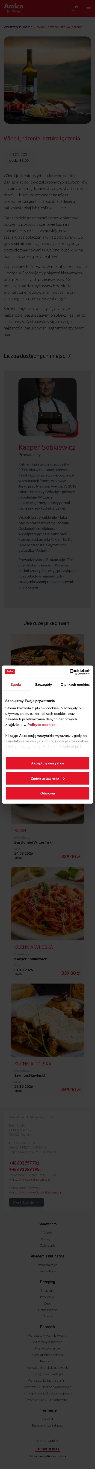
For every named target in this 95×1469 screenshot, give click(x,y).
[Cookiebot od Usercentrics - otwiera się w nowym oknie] (69, 672)
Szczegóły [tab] (43, 684)
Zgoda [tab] (16, 684)
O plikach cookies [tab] (75, 684)
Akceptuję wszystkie (47, 763)
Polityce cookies (41, 724)
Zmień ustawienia (45, 778)
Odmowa (47, 793)
